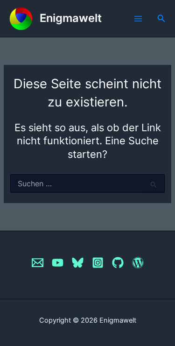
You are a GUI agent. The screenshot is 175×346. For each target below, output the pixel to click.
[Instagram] (98, 262)
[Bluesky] (78, 262)
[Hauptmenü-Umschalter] (138, 18)
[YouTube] (57, 262)
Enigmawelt (71, 18)
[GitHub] (118, 262)
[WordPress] (138, 262)
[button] (161, 18)
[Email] (37, 262)
